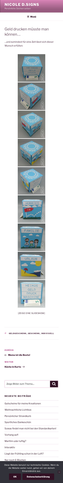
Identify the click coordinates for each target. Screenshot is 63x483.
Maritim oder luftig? (15, 441)
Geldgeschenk (18, 333)
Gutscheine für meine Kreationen (23, 403)
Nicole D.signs (22, 4)
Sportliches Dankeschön (18, 422)
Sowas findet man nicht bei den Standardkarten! (30, 428)
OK (15, 476)
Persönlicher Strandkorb (18, 416)
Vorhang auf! (11, 434)
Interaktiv (10, 447)
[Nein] (59, 472)
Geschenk (34, 333)
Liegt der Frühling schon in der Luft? (24, 453)
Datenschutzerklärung (38, 476)
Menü (33, 16)
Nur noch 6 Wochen (15, 460)
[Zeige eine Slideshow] (31, 313)
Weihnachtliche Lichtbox (18, 409)
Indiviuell (47, 333)
